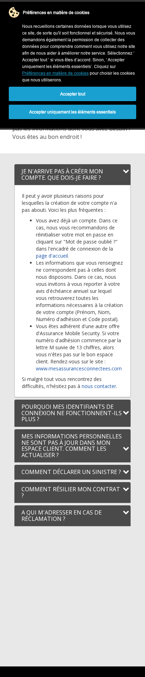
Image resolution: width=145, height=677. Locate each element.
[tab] (72, 174)
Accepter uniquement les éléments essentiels (72, 112)
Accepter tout (72, 94)
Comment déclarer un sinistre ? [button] (71, 472)
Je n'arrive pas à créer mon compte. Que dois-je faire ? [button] (62, 174)
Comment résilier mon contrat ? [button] (70, 492)
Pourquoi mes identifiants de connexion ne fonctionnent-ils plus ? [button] (71, 413)
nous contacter (99, 386)
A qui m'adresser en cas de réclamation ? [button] (61, 516)
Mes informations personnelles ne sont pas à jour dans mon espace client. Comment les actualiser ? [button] (71, 445)
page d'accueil (52, 255)
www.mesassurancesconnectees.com (79, 368)
